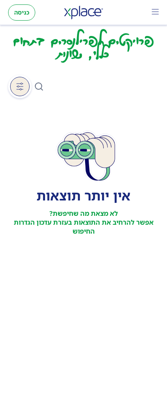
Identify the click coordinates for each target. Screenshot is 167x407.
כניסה (21, 12)
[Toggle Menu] (155, 12)
